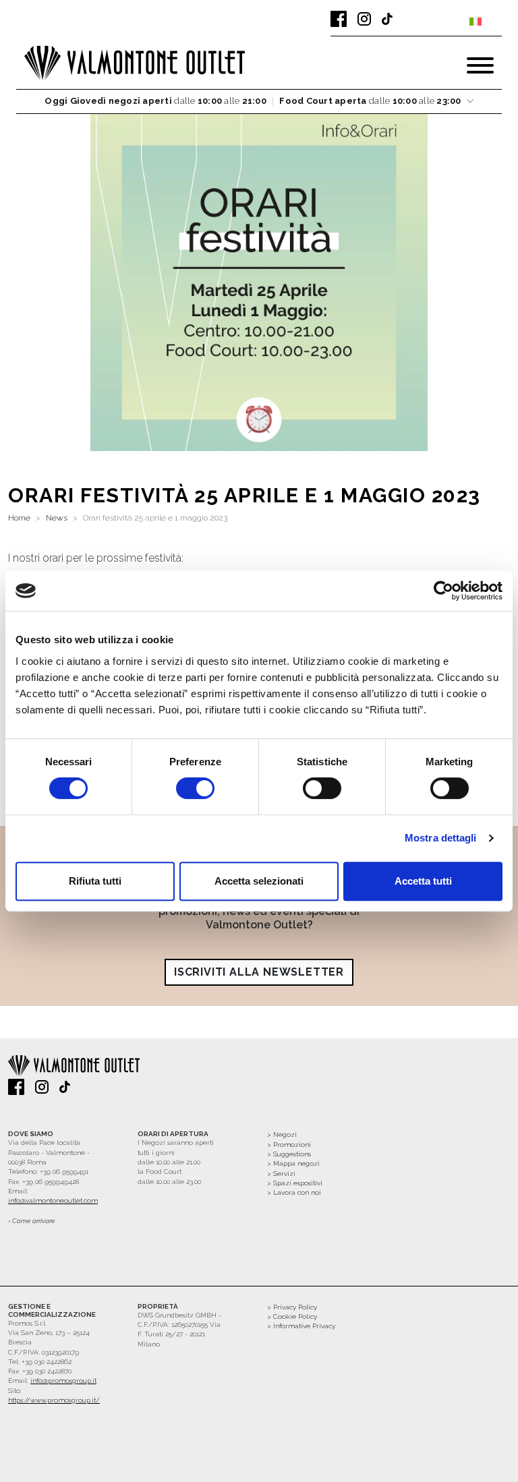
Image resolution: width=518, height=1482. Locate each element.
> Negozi (282, 1134)
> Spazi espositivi (294, 1183)
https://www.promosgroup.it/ (54, 1400)
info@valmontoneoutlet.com (53, 1200)
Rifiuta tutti (95, 881)
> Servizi (281, 1173)
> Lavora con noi (294, 1192)
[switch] (195, 788)
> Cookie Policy (292, 1316)
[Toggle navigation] (480, 65)
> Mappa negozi (293, 1163)
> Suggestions (289, 1154)
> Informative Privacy (301, 1326)
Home (19, 518)
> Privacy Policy (292, 1307)
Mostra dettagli (441, 837)
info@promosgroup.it (63, 1380)
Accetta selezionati (259, 881)
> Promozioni (289, 1144)
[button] (259, 101)
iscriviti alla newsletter (259, 972)
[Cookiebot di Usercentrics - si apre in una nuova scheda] (443, 591)
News (56, 518)
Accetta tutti (423, 881)
